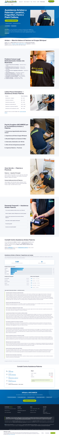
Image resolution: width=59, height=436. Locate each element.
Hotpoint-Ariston (21, 43)
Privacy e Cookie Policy (46, 413)
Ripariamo (20, 1)
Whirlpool (13, 43)
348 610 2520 (10, 371)
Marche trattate (26, 1)
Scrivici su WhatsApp (12, 374)
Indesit (17, 43)
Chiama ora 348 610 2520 (12, 20)
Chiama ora (52, 1)
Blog (31, 1)
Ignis (25, 43)
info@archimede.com (46, 429)
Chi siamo (34, 1)
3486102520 (7, 33)
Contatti (38, 1)
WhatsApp (19, 412)
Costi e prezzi (45, 412)
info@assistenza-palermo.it (23, 247)
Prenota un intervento (12, 381)
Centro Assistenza (7, 4)
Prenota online (42, 1)
